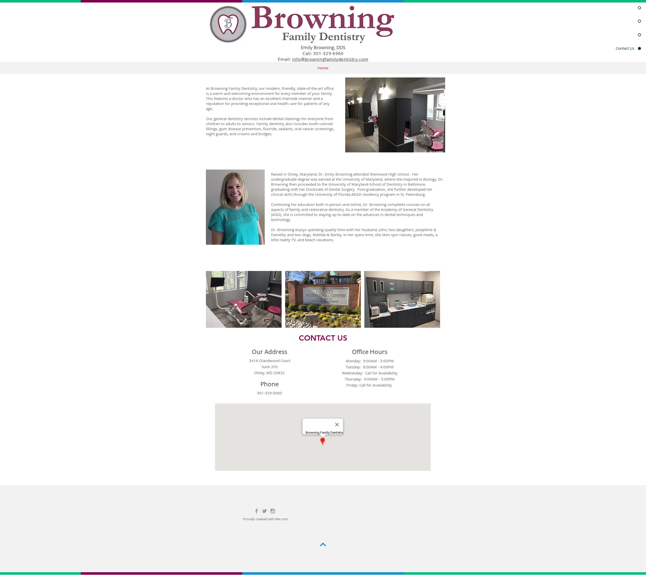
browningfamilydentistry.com (336, 59)
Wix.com (281, 519)
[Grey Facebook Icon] (256, 511)
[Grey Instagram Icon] (273, 511)
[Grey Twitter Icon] (264, 511)
